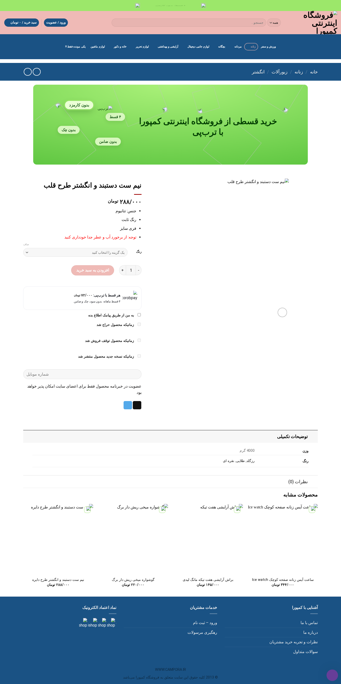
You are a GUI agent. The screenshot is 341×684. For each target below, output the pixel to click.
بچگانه (221, 46)
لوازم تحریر (142, 46)
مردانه (238, 46)
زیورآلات (280, 71)
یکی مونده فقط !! (75, 46)
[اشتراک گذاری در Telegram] (128, 405)
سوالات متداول (305, 651)
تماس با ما (309, 622)
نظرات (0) (298, 481)
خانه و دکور (120, 46)
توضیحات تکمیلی (292, 436)
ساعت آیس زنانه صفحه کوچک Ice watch (283, 580)
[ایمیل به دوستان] (137, 405)
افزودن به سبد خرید (92, 270)
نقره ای (228, 461)
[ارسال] (116, 22)
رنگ (139, 251)
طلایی (240, 461)
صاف (26, 244)
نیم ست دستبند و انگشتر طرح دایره (58, 580)
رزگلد (250, 461)
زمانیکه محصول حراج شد (116, 325)
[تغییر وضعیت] (313, 436)
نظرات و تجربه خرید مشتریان (293, 642)
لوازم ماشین (98, 46)
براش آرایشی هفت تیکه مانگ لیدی (208, 580)
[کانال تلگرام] (101, 623)
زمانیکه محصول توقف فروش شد (110, 341)
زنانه (253, 46)
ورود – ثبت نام (205, 622)
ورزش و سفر (268, 46)
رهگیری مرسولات (202, 632)
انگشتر (258, 71)
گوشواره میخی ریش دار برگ (133, 580)
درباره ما (310, 632)
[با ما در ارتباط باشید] (83, 623)
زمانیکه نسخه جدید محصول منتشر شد (106, 356)
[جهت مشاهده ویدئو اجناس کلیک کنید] (92, 623)
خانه (314, 71)
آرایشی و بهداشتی (168, 46)
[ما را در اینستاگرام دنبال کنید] (110, 623)
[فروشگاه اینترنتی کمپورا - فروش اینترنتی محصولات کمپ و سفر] (313, 22)
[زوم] (282, 312)
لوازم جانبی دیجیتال (198, 46)
